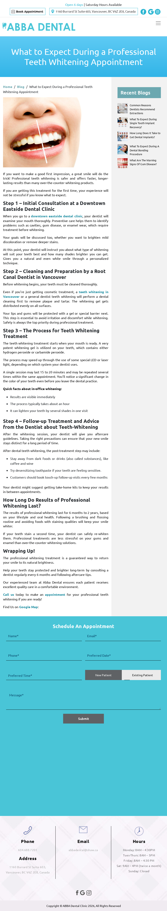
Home (7, 86)
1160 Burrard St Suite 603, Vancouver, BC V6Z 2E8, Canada (96, 11)
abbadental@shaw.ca (83, 850)
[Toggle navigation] (158, 23)
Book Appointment (29, 11)
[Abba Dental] (38, 26)
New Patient (103, 675)
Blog (20, 86)
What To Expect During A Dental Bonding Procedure (144, 150)
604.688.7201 (27, 850)
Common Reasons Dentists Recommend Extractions (142, 109)
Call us (8, 594)
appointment (55, 594)
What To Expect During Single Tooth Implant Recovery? (143, 123)
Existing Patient (142, 675)
